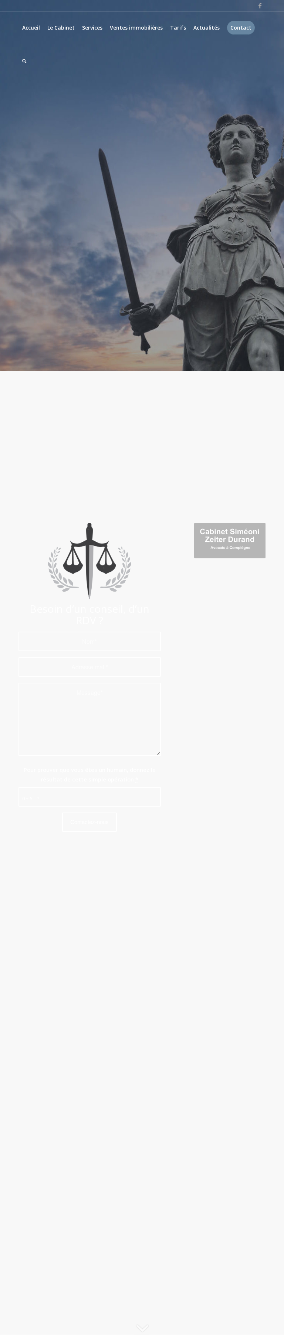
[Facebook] (260, 5)
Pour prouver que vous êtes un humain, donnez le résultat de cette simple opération (90, 774)
